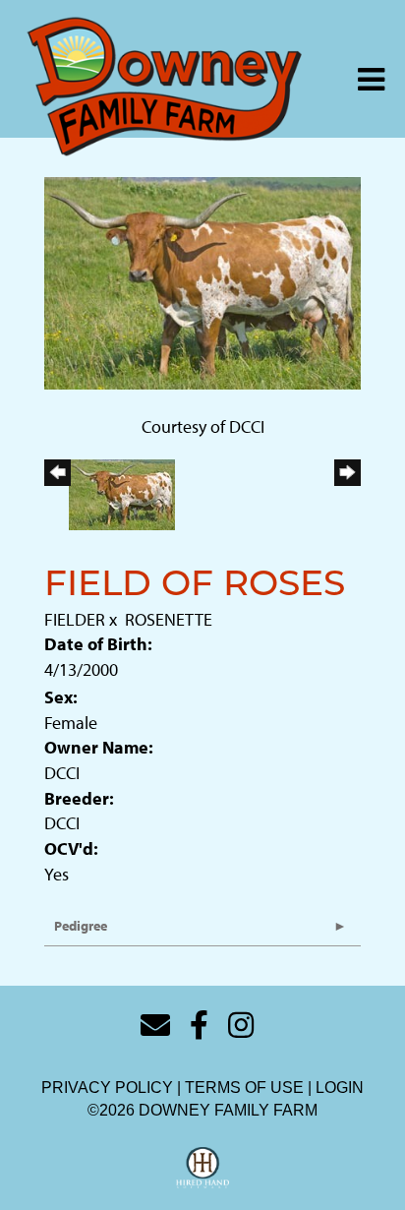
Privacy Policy (107, 1087)
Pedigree (80, 926)
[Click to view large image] (202, 281)
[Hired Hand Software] (203, 1168)
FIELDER (74, 619)
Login (340, 1087)
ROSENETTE (168, 619)
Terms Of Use (244, 1087)
